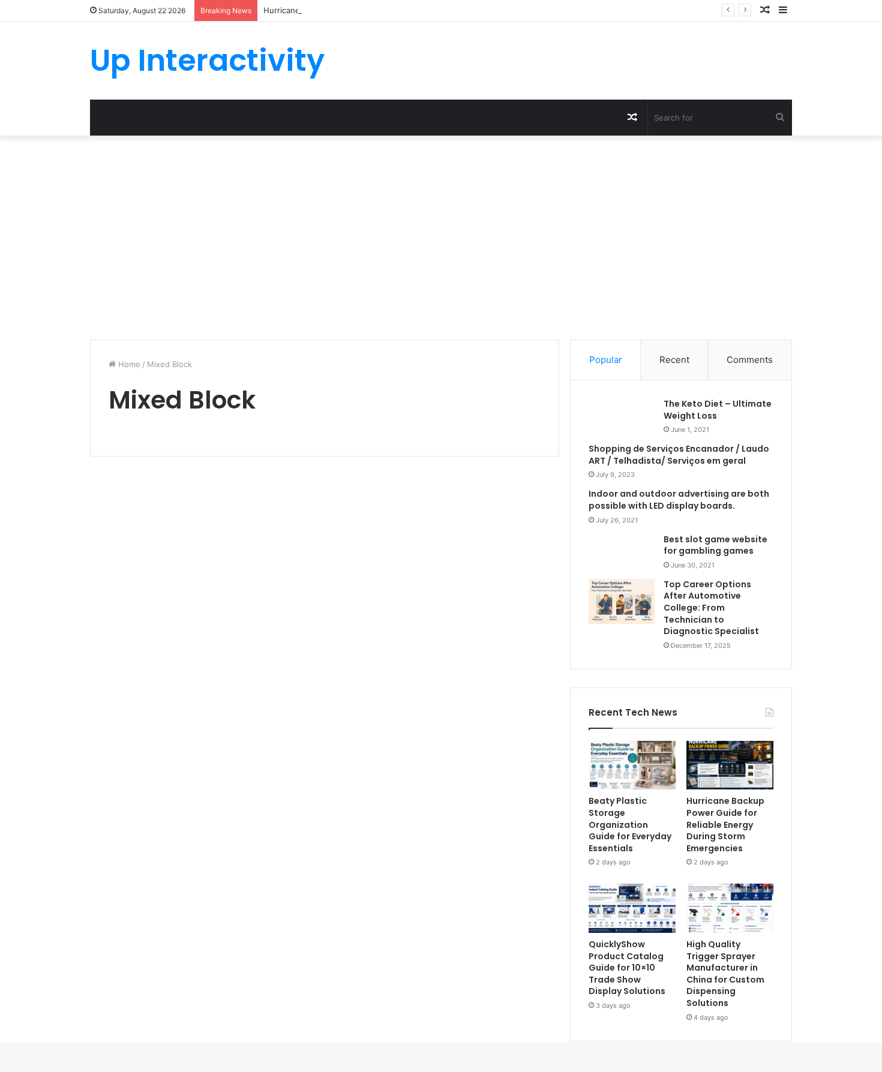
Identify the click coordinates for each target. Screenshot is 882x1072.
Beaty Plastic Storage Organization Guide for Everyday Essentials (630, 824)
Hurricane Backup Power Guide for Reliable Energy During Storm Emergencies (725, 824)
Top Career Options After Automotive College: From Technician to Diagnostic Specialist (711, 607)
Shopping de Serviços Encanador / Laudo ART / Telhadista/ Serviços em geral (679, 455)
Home (128, 364)
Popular (605, 359)
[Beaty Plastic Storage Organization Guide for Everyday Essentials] (632, 765)
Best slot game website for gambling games (715, 545)
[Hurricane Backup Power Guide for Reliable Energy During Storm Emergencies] (729, 765)
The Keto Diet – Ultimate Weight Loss (718, 410)
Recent (674, 359)
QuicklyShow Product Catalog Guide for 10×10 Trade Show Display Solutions (627, 967)
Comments (750, 359)
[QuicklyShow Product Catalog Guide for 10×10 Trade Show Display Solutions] (632, 908)
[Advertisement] (441, 238)
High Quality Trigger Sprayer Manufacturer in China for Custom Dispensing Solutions (725, 973)
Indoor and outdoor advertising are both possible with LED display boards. (679, 500)
